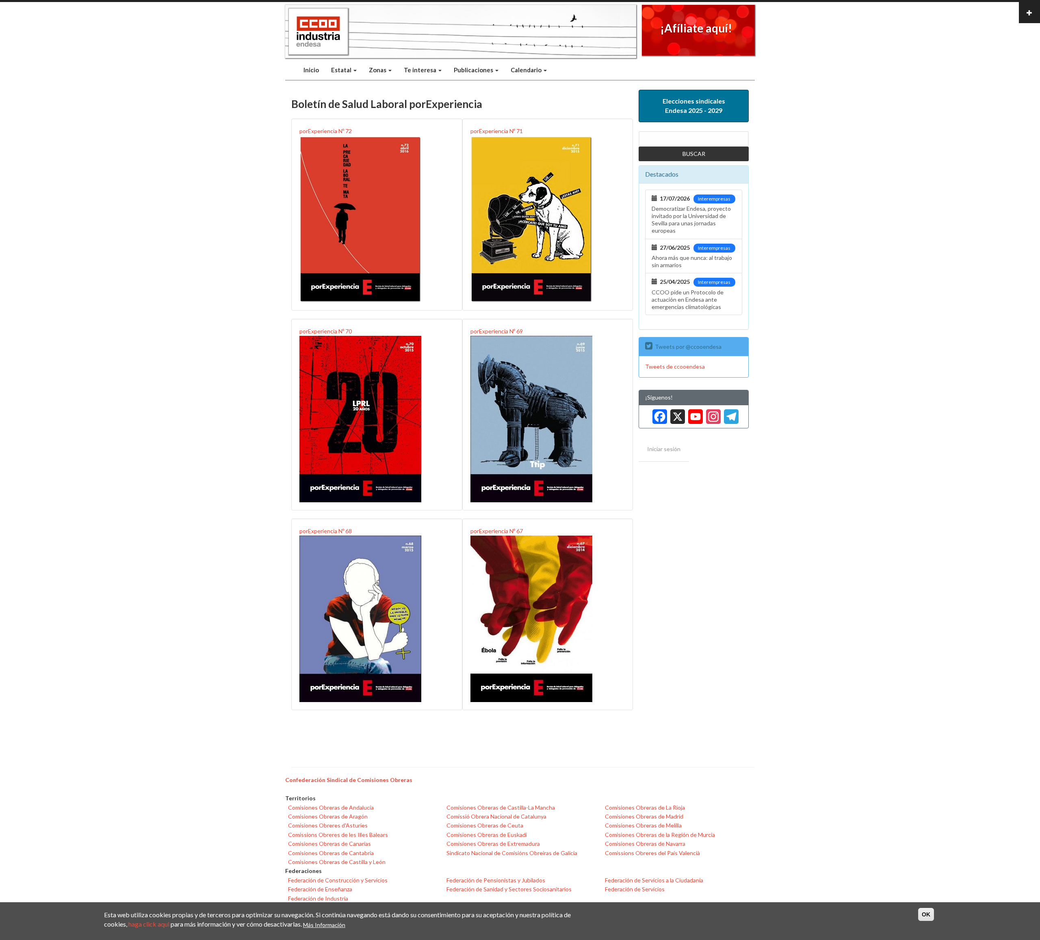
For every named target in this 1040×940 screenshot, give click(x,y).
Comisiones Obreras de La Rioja (645, 807)
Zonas (378, 69)
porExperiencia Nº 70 (325, 331)
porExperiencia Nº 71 (496, 130)
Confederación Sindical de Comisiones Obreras (348, 779)
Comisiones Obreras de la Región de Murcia (660, 834)
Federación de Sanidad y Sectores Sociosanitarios (509, 889)
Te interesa (421, 69)
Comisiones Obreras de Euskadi (486, 834)
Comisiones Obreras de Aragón (328, 816)
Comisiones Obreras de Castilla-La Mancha (500, 807)
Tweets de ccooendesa (675, 366)
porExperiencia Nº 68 (325, 530)
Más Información (324, 924)
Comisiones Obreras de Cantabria (331, 852)
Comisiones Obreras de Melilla (643, 825)
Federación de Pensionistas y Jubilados (495, 880)
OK (926, 914)
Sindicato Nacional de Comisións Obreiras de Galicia (511, 852)
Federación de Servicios (635, 889)
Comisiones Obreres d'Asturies (328, 825)
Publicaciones (474, 69)
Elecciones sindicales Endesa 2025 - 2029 (694, 105)
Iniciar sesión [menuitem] (663, 448)
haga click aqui (148, 924)
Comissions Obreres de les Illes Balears (338, 834)
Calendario (527, 69)
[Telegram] (730, 413)
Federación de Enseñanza (320, 889)
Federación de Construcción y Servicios (338, 880)
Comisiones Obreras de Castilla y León (337, 861)
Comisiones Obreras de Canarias (329, 843)
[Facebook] (658, 413)
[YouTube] (694, 413)
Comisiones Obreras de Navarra (645, 843)
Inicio (311, 69)
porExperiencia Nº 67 (496, 530)
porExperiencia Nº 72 (325, 130)
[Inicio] (318, 31)
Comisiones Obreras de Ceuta (484, 825)
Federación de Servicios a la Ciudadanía (654, 880)
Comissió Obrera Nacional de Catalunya (496, 816)
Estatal (342, 69)
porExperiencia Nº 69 (496, 331)
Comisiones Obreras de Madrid (644, 816)
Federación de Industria (318, 898)
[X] (676, 413)
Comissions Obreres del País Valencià (652, 852)
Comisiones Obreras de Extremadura (493, 843)
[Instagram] (712, 413)
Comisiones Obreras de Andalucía (331, 807)
